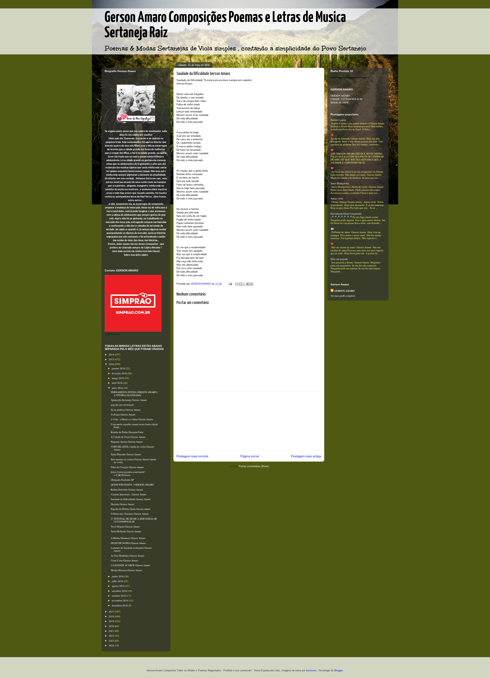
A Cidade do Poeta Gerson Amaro (128, 437)
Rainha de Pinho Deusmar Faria (127, 432)
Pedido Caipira (338, 120)
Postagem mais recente (192, 456)
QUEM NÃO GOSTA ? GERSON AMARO (132, 484)
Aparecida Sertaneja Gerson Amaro (129, 400)
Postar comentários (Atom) (254, 466)
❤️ (332, 150)
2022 (112, 635)
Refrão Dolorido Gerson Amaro (127, 489)
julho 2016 (118, 581)
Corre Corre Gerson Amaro (124, 560)
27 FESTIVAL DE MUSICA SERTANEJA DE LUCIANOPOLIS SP (134, 520)
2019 (112, 621)
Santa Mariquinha (340, 183)
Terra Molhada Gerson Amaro (126, 531)
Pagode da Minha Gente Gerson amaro (130, 509)
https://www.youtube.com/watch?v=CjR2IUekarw (128, 473)
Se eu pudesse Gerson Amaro (125, 409)
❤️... (333, 135)
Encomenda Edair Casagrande (346, 213)
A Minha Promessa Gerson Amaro (128, 538)
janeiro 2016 (119, 368)
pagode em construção (122, 404)
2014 (112, 354)
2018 (112, 616)
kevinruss (311, 670)
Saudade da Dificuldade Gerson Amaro (131, 499)
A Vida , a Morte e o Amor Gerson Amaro (132, 419)
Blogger (338, 670)
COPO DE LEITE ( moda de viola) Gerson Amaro (132, 448)
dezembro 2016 (120, 605)
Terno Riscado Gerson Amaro (126, 454)
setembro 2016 (120, 591)
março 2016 (118, 378)
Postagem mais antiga (306, 456)
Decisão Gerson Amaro (122, 504)
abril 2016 (117, 383)
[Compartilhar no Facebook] (248, 284)
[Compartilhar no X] (244, 284)
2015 (112, 359)
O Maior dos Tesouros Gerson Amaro (130, 513)
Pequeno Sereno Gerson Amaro (127, 441)
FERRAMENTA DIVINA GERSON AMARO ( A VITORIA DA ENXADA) (134, 393)
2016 (112, 364)
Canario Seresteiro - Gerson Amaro (128, 494)
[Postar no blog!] (241, 284)
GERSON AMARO (344, 290)
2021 (112, 631)
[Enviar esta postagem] (230, 283)
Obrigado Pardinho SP (122, 479)
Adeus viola (337, 198)
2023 (112, 640)
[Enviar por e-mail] (237, 284)
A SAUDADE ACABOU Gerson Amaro (130, 565)
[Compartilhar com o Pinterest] (251, 284)
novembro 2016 (120, 600)
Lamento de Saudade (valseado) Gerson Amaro (131, 549)
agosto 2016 (118, 586)
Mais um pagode (339, 259)
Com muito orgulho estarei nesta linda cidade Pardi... (134, 426)
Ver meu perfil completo (343, 295)
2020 (112, 626)
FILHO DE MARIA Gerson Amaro (128, 543)
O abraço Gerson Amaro (123, 414)
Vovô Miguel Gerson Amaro (125, 526)
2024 (112, 645)
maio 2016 (117, 388)
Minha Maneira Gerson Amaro (126, 570)
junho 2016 (118, 576)
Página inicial (249, 456)
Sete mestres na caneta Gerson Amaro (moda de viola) (133, 461)
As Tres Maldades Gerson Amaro (127, 555)
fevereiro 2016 (119, 373)
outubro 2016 (119, 595)
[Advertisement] (248, 421)
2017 (112, 611)
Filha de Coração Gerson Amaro (127, 467)
